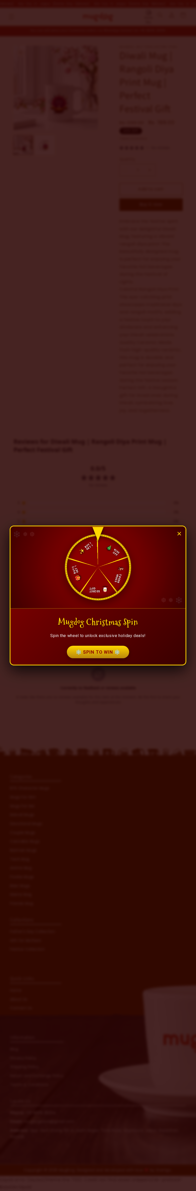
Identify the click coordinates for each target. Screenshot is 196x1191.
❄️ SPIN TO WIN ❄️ (98, 652)
